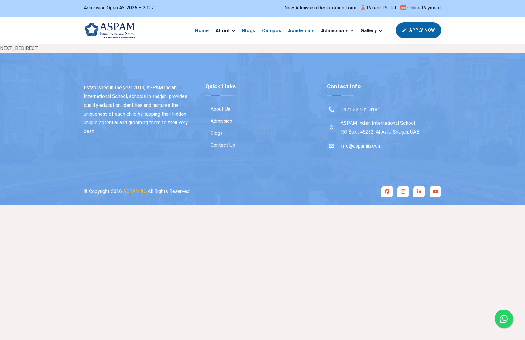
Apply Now (421, 30)
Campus (271, 30)
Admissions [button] (334, 30)
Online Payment (424, 8)
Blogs (248, 30)
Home (202, 30)
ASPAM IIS (134, 191)
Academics (301, 30)
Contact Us (222, 145)
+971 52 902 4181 (360, 110)
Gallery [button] (368, 30)
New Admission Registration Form (320, 8)
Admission (220, 121)
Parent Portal (381, 8)
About (222, 30)
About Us (219, 109)
